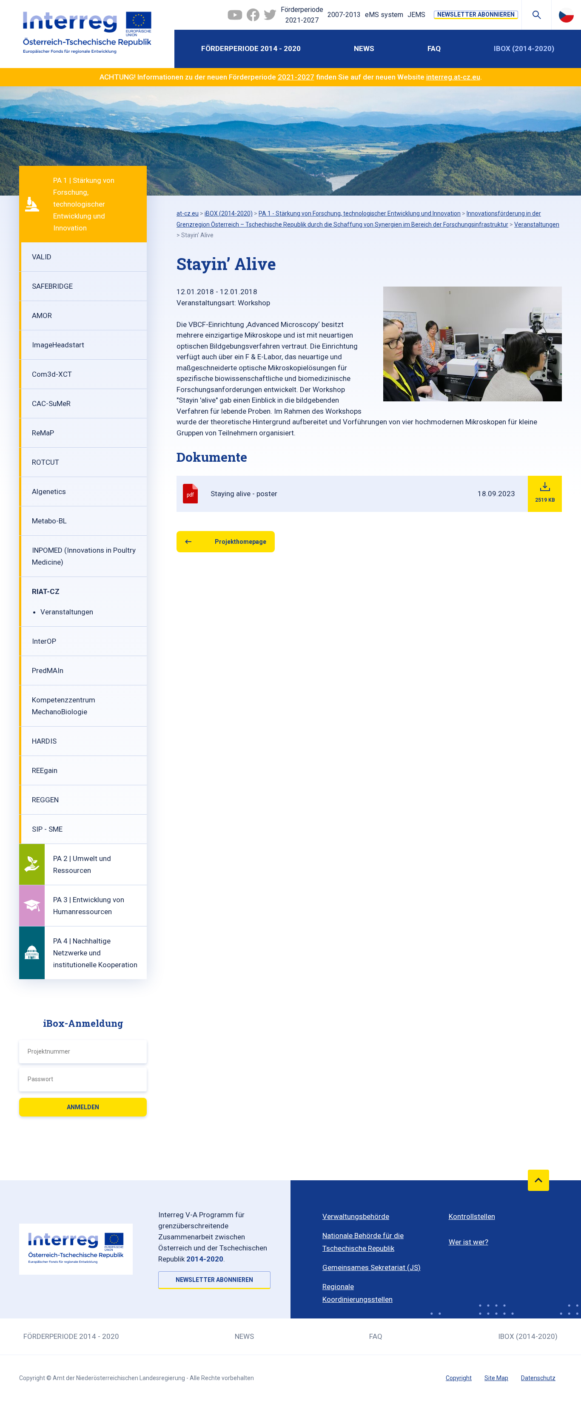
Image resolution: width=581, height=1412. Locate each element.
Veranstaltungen (66, 612)
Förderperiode (302, 15)
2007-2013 (344, 15)
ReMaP (43, 433)
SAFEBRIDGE (52, 286)
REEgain (44, 770)
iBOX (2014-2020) (524, 48)
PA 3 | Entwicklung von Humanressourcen (88, 905)
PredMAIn (47, 670)
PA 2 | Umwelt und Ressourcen (82, 864)
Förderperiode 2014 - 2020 (251, 48)
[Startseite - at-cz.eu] (87, 34)
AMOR (42, 315)
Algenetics (49, 491)
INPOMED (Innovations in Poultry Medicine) (84, 556)
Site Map (496, 1378)
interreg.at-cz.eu (453, 77)
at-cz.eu (188, 213)
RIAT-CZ (46, 591)
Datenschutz (538, 1378)
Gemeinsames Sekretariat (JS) (371, 1267)
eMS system (384, 15)
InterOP (44, 641)
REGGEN (45, 799)
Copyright (459, 1378)
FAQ (434, 48)
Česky (566, 15)
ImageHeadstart (58, 345)
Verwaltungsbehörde (355, 1216)
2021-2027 (296, 77)
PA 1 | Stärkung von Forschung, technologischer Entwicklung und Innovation (83, 204)
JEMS (416, 15)
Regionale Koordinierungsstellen (357, 1293)
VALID (41, 257)
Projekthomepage (240, 541)
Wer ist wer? (468, 1242)
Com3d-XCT (52, 374)
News (364, 48)
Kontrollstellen (472, 1216)
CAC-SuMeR (51, 403)
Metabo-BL (49, 521)
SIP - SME (47, 829)
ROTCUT (45, 462)
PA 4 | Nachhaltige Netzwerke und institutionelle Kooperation (95, 953)
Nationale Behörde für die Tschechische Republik (363, 1242)
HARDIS (44, 741)
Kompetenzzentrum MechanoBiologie (63, 706)
